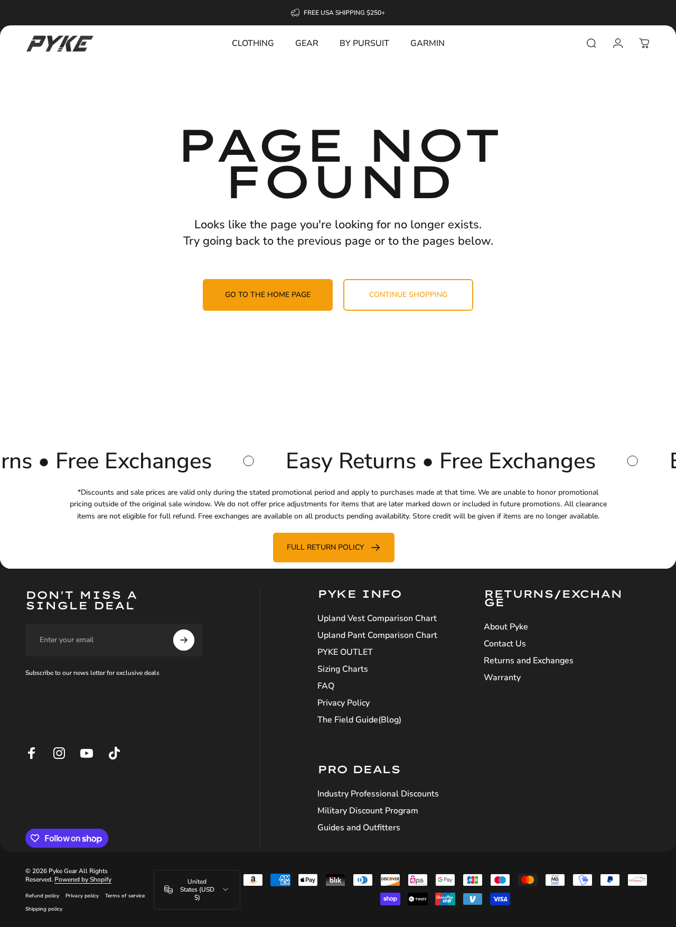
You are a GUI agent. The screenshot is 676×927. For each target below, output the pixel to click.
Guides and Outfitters (358, 827)
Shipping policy (43, 908)
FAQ (325, 686)
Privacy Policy (343, 703)
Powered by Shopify (82, 879)
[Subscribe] (183, 640)
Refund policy (42, 895)
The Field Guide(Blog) (359, 720)
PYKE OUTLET (345, 652)
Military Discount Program (367, 810)
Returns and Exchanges (529, 660)
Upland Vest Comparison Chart (377, 618)
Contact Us (505, 643)
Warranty (502, 677)
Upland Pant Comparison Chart (377, 635)
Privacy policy (82, 895)
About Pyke (506, 627)
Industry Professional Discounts (378, 794)
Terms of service (125, 895)
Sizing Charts (342, 669)
